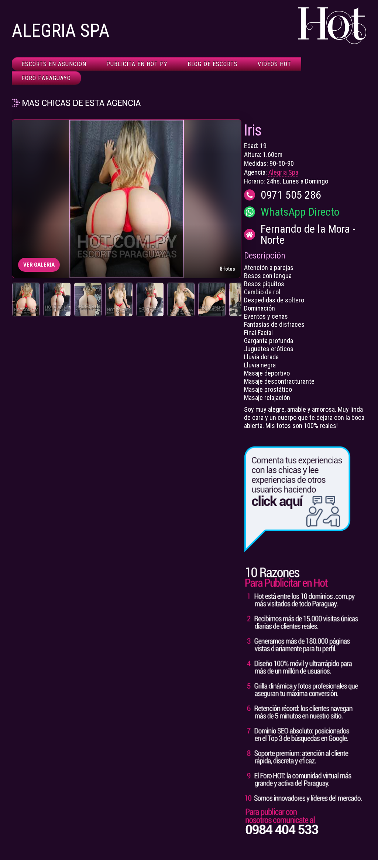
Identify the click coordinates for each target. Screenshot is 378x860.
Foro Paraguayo (46, 78)
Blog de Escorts (213, 64)
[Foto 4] (119, 299)
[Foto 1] (26, 299)
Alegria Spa (283, 172)
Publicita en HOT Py (137, 64)
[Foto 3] (88, 299)
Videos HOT (274, 64)
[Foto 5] (150, 299)
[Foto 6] (181, 299)
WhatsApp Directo (300, 211)
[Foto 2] (57, 299)
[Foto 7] (212, 299)
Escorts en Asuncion (54, 64)
